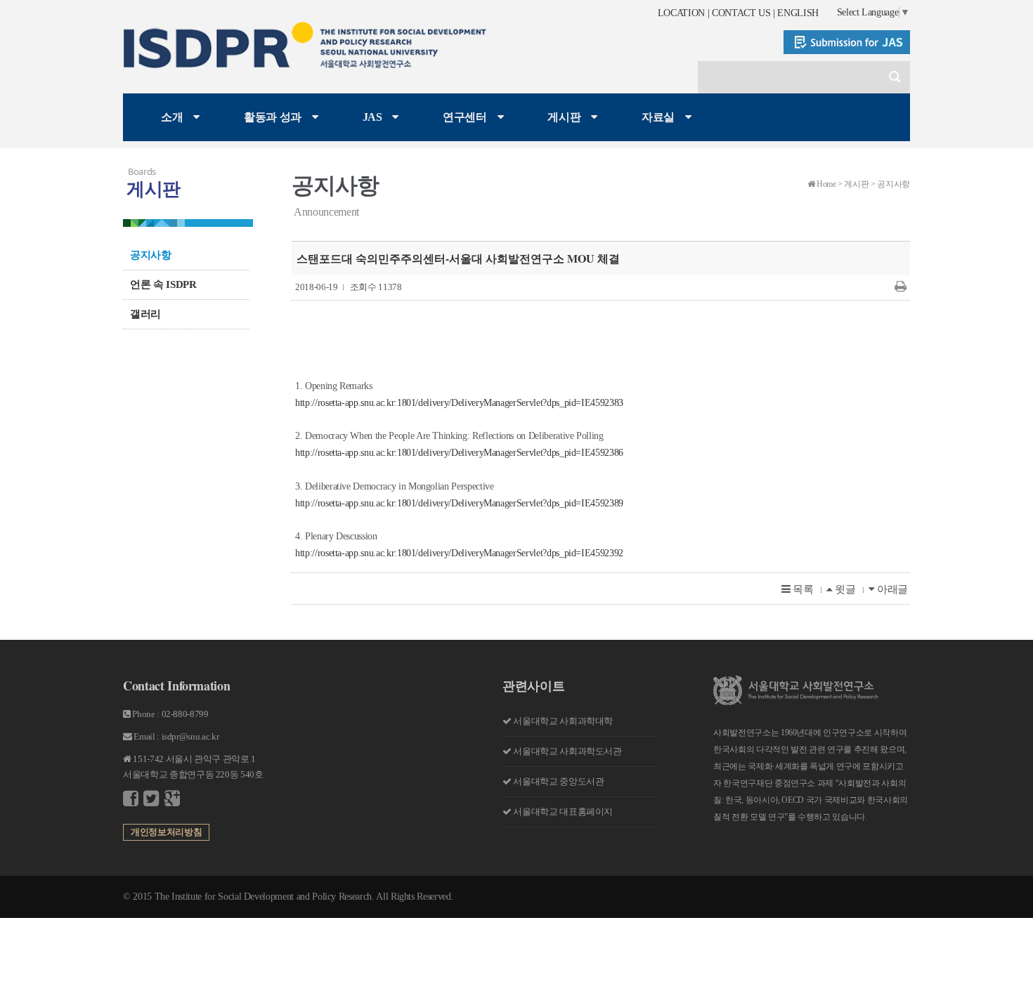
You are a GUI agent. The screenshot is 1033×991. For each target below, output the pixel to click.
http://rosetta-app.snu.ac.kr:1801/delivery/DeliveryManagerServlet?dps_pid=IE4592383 (459, 403)
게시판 (563, 117)
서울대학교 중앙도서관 (558, 781)
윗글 (843, 589)
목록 (802, 589)
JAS (372, 117)
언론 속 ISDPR (163, 284)
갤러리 (145, 314)
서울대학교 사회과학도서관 (567, 751)
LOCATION (681, 13)
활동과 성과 (272, 117)
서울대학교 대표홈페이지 (563, 811)
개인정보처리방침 (166, 832)
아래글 (891, 589)
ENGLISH (798, 13)
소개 (172, 117)
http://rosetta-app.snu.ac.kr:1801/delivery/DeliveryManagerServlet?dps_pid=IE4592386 (459, 452)
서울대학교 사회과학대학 (563, 721)
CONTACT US (741, 13)
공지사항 (150, 255)
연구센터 (465, 117)
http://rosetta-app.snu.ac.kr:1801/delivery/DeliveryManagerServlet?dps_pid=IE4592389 (459, 503)
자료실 (658, 117)
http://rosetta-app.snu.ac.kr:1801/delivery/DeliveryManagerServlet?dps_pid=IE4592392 (459, 553)
